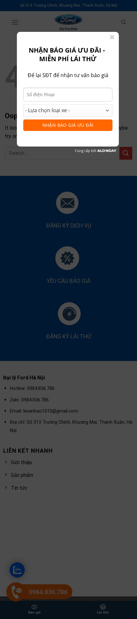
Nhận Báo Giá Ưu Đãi (68, 125)
